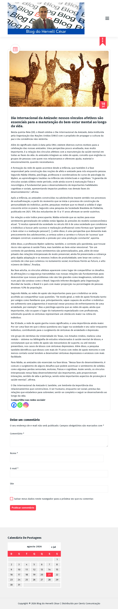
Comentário (17, 433)
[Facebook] (14, 405)
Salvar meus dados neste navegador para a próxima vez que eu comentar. (54, 498)
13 (42, 569)
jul (103, 105)
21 (49, 574)
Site (12, 483)
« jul (53, 547)
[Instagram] (26, 405)
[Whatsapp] (20, 405)
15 (57, 569)
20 (42, 574)
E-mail (14, 468)
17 (19, 574)
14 (49, 569)
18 (27, 574)
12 (34, 569)
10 (19, 569)
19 (34, 574)
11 (27, 569)
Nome (14, 453)
